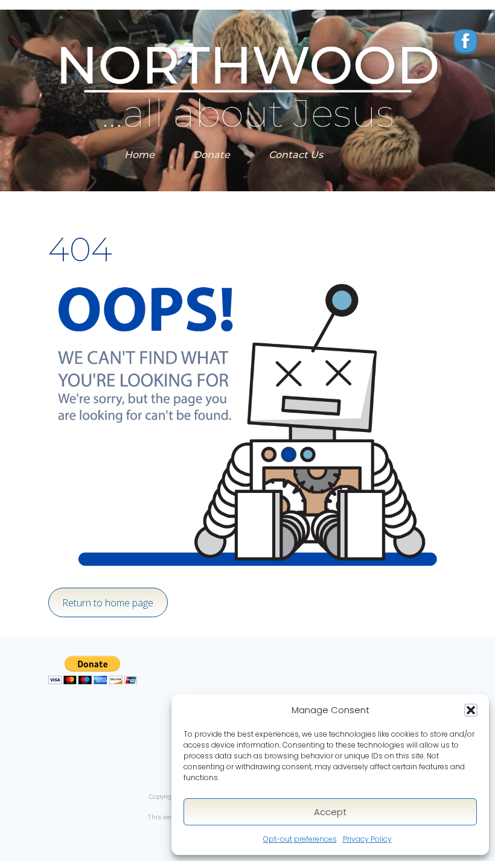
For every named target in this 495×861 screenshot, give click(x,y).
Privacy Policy (367, 839)
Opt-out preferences (300, 839)
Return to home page (107, 602)
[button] (471, 710)
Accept (330, 811)
